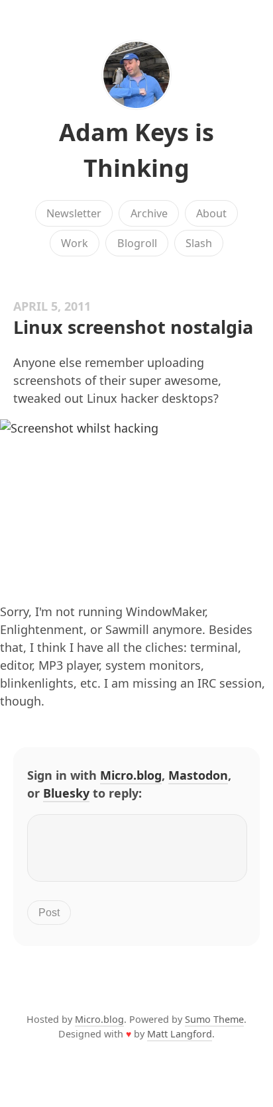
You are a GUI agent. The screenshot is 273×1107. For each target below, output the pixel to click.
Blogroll (137, 243)
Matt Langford (179, 1034)
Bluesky (66, 793)
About (211, 213)
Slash (199, 243)
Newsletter (73, 213)
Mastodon (198, 775)
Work (74, 243)
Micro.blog (131, 775)
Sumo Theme (214, 1019)
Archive (149, 213)
